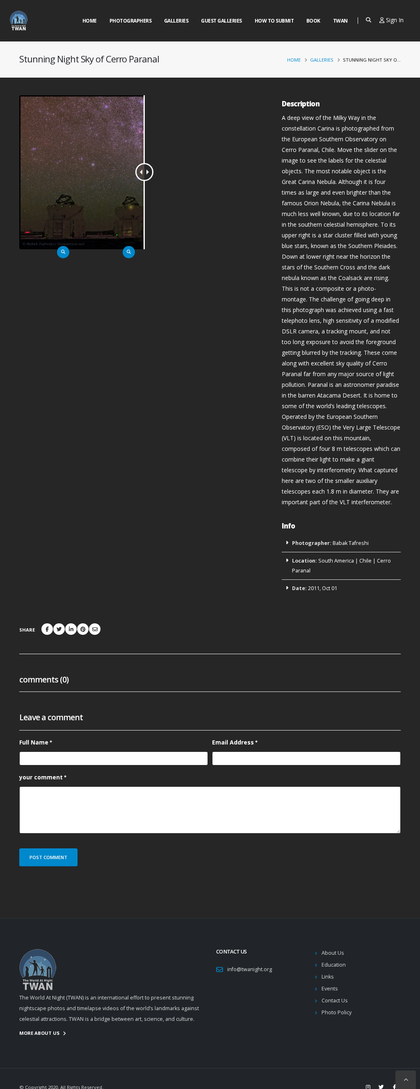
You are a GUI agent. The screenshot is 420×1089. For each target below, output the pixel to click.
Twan (340, 20)
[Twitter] (59, 629)
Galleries (176, 20)
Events (330, 988)
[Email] (94, 629)
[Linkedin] (71, 629)
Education (334, 964)
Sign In (394, 20)
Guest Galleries (221, 20)
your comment (41, 777)
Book (313, 20)
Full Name (33, 742)
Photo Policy (337, 1012)
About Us (333, 952)
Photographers (131, 20)
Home (89, 20)
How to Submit (274, 20)
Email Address (233, 742)
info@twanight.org (249, 969)
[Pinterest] (83, 629)
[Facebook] (47, 629)
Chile (365, 560)
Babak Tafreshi (351, 543)
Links (328, 976)
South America (336, 560)
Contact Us (335, 1000)
